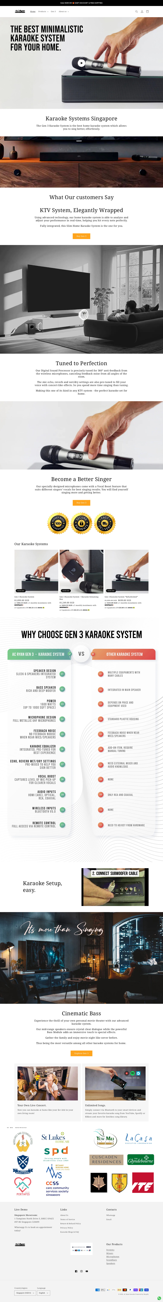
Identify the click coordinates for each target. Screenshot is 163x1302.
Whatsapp (110, 1215)
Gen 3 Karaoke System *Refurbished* (121, 597)
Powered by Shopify (142, 1294)
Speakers (110, 1263)
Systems (110, 1249)
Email (109, 1219)
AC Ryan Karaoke (129, 1294)
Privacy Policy (66, 1228)
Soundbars (111, 1260)
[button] (136, 11)
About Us (64, 1215)
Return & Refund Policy (70, 1223)
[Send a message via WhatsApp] (159, 1298)
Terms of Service (67, 1219)
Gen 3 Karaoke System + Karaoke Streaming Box (79, 598)
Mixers (109, 1253)
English (42, 1293)
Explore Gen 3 (81, 1053)
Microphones (112, 1256)
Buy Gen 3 (81, 236)
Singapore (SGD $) (23, 1293)
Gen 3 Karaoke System (24, 597)
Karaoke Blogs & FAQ (69, 1232)
